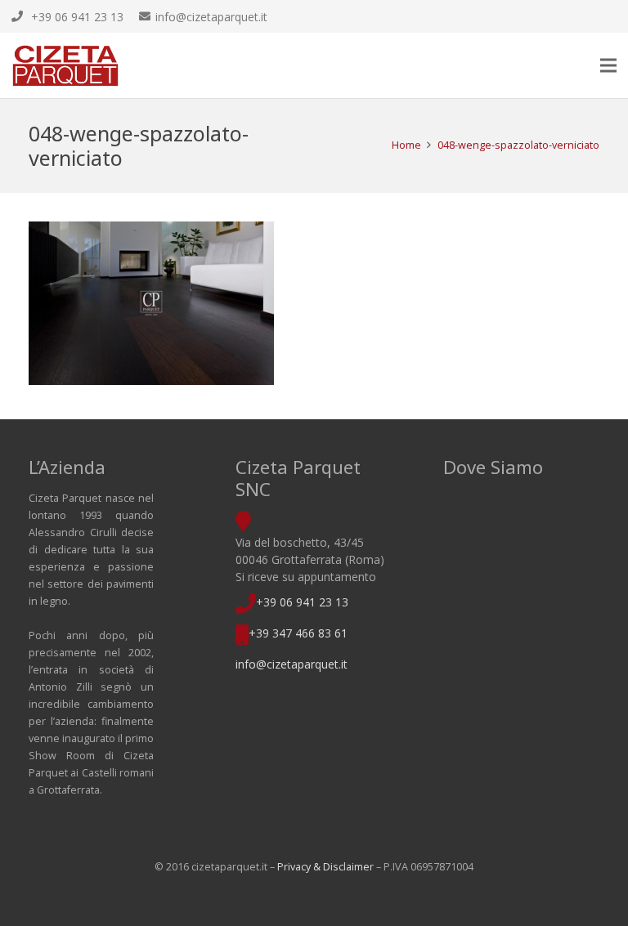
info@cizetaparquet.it (292, 664)
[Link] (65, 65)
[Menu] (608, 65)
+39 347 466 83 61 (298, 633)
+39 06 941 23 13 (302, 602)
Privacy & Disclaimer (325, 867)
